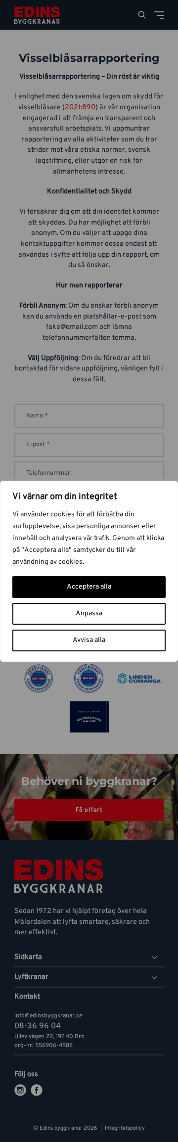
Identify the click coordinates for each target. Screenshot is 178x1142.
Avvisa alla (89, 640)
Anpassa (89, 613)
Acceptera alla (89, 587)
